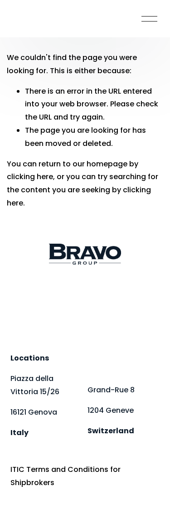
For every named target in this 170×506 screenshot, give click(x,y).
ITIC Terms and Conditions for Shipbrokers (65, 476)
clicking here (30, 176)
